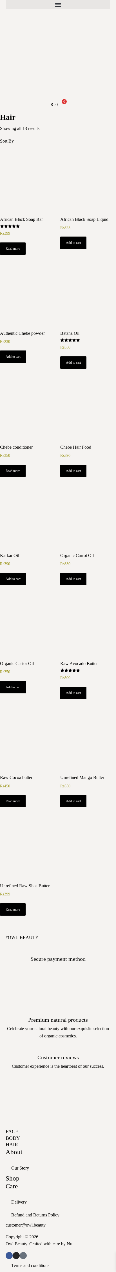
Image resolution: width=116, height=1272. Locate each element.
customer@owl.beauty (26, 1225)
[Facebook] (9, 1255)
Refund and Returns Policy (35, 1215)
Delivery (19, 1202)
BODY (13, 1138)
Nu (69, 1243)
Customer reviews (58, 1057)
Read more (13, 249)
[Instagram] (16, 1255)
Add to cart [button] (73, 243)
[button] (58, 4)
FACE (12, 1131)
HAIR (12, 1144)
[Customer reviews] (58, 1047)
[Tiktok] (23, 1255)
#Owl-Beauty (22, 937)
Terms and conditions (30, 1265)
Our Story (20, 1168)
